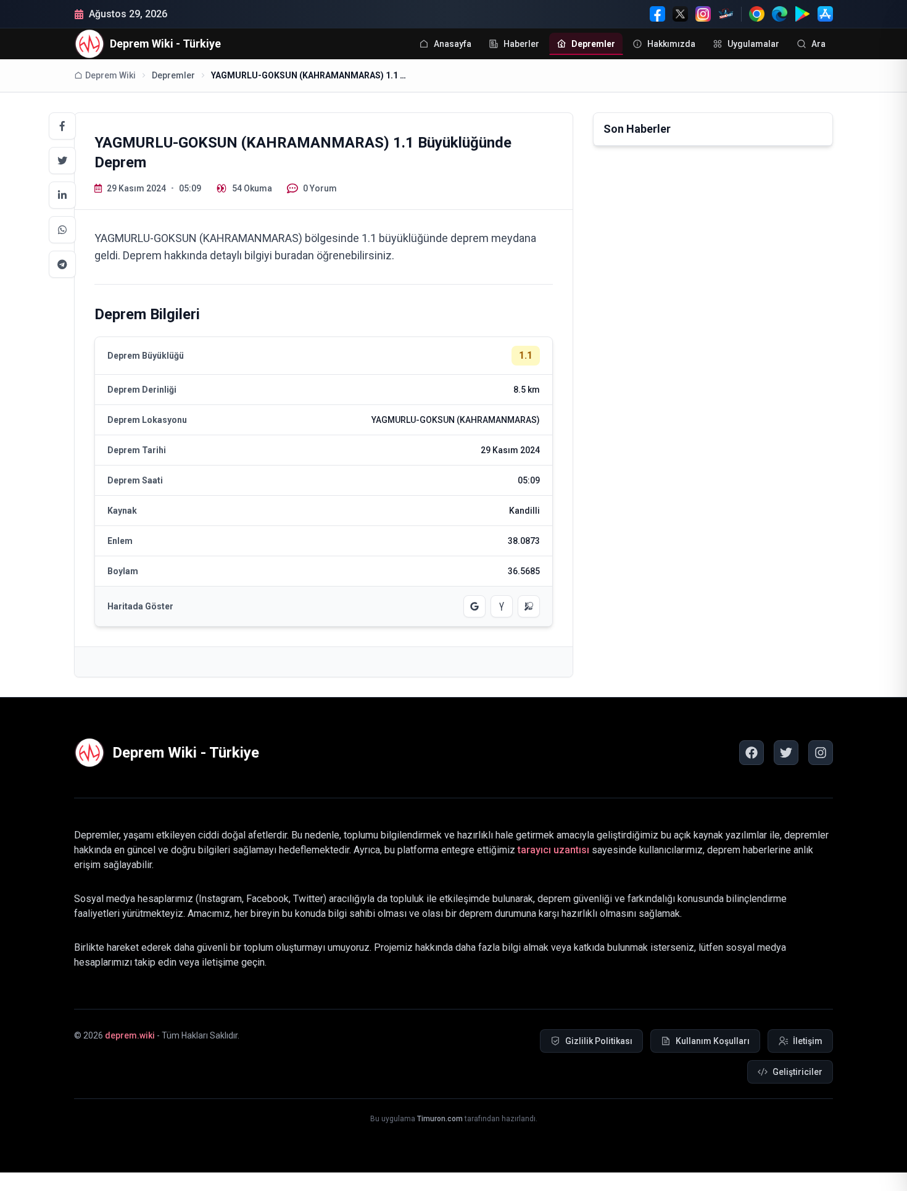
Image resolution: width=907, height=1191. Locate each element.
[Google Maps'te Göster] (474, 606)
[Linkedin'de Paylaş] (62, 195)
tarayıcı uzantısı (553, 850)
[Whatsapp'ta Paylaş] (62, 229)
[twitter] (786, 752)
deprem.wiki (130, 1035)
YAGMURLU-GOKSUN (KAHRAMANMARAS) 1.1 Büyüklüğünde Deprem (309, 75)
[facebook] (751, 752)
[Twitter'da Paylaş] (62, 160)
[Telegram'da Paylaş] (62, 264)
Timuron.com (440, 1118)
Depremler (173, 75)
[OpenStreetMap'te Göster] (529, 606)
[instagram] (820, 752)
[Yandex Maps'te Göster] (502, 606)
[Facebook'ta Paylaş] (62, 126)
